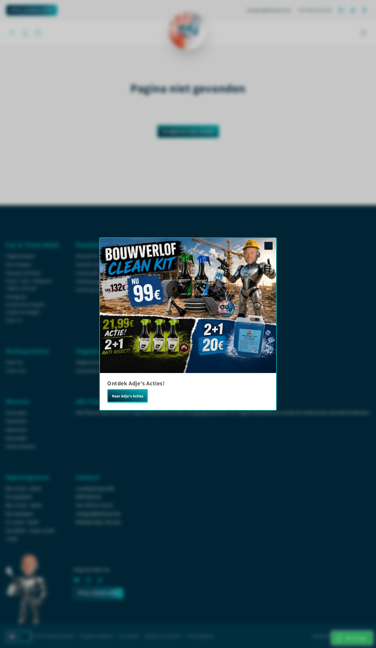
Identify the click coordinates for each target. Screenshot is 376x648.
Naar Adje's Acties (127, 396)
